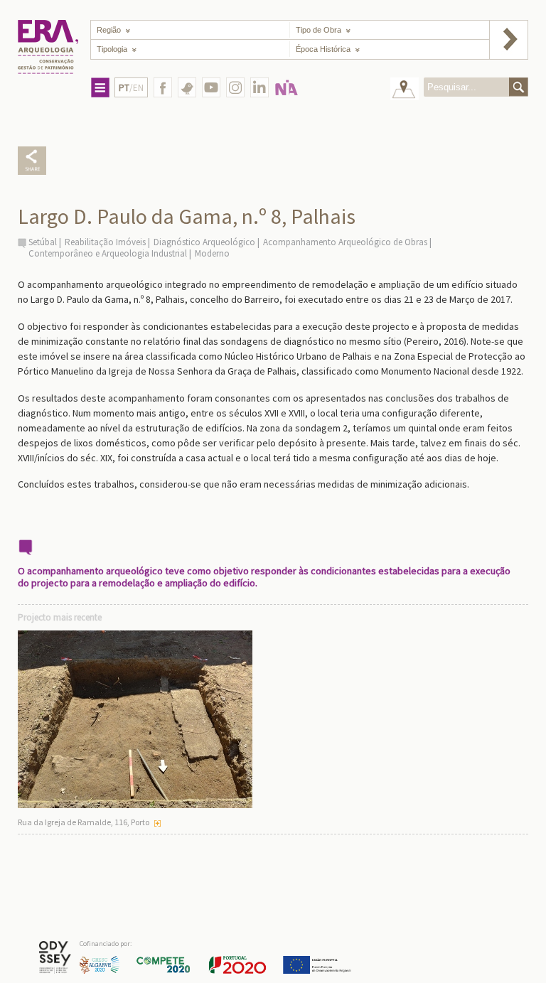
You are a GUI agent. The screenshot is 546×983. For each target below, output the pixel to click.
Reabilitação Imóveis (105, 242)
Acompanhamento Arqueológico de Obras (345, 242)
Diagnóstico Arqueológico (204, 242)
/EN (131, 88)
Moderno (212, 253)
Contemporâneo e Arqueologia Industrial (107, 253)
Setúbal (42, 242)
